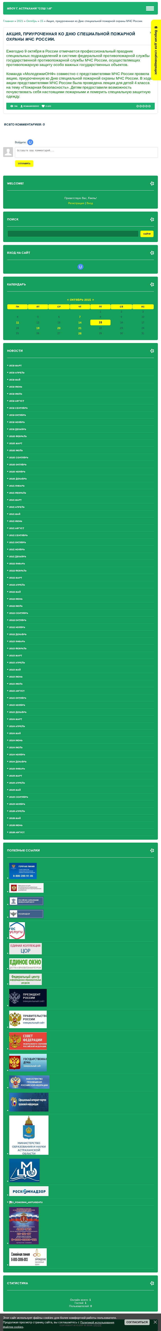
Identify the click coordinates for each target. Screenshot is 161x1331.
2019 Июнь (15, 386)
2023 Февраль (18, 648)
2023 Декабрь (18, 712)
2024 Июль (16, 747)
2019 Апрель (17, 372)
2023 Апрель (17, 662)
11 (17, 322)
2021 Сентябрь (18, 535)
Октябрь (31, 21)
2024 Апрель (17, 726)
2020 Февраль (18, 436)
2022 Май (15, 592)
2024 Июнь (16, 740)
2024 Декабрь (18, 761)
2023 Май (15, 669)
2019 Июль (15, 394)
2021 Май (14, 514)
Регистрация (76, 203)
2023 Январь (17, 641)
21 (79, 328)
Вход (90, 203)
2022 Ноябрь (17, 627)
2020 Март (15, 443)
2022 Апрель (17, 584)
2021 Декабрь (17, 556)
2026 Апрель (17, 811)
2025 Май (15, 790)
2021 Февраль (17, 493)
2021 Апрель (17, 507)
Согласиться (137, 1322)
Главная (8, 21)
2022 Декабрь (18, 634)
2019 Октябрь (17, 415)
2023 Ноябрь (17, 705)
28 (79, 333)
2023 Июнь (16, 676)
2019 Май (14, 379)
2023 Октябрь (17, 698)
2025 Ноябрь (17, 804)
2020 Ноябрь (17, 471)
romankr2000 (31, 106)
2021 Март (15, 500)
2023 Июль (16, 683)
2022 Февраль (18, 570)
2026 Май (15, 818)
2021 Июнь (15, 521)
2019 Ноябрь (17, 422)
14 (79, 322)
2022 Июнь (16, 599)
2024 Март (15, 719)
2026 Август (17, 832)
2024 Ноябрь (17, 754)
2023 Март (15, 655)
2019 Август (16, 401)
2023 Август (17, 691)
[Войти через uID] (30, 142)
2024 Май (15, 733)
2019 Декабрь (17, 429)
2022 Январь (17, 563)
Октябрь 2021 (80, 300)
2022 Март (15, 577)
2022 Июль (16, 606)
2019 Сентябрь (18, 408)
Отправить (24, 163)
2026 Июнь (16, 825)
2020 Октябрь (18, 464)
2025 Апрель (17, 783)
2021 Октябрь (17, 542)
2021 (20, 21)
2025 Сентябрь (18, 797)
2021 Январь (17, 485)
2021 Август (16, 528)
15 (41, 21)
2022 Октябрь (17, 620)
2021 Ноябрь (17, 549)
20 (58, 328)
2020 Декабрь (18, 478)
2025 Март (15, 775)
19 (37, 328)
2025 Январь (17, 768)
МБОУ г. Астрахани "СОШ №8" (29, 8)
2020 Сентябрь (18, 457)
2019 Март (15, 365)
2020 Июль (16, 450)
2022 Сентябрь (18, 613)
